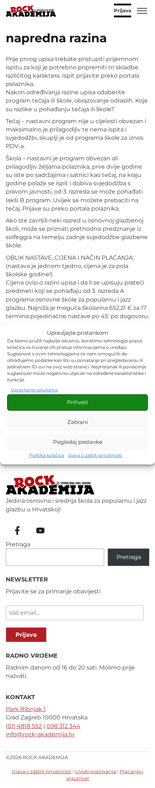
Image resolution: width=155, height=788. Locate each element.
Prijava (122, 11)
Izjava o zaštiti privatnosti (95, 455)
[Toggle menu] (142, 11)
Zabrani (77, 422)
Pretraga (18, 544)
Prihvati (77, 402)
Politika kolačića (46, 455)
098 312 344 (63, 726)
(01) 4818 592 (24, 726)
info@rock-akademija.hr (40, 734)
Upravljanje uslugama (34, 390)
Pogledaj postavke (77, 441)
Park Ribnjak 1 (26, 709)
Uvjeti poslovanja (95, 771)
